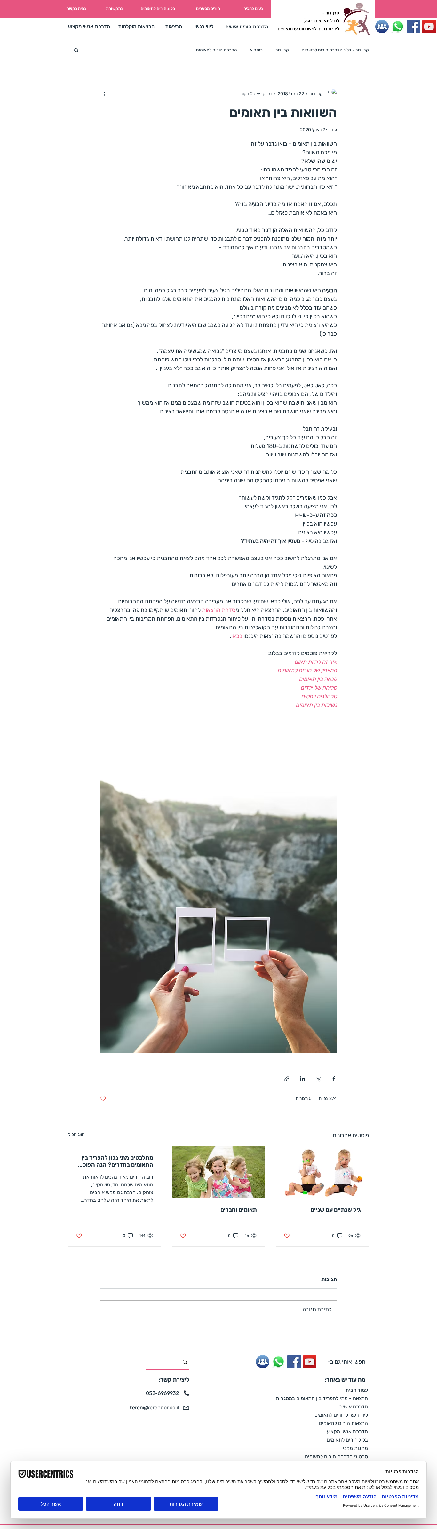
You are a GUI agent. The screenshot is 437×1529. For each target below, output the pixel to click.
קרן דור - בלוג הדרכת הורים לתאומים (335, 50)
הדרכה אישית (353, 1407)
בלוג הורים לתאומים (347, 1440)
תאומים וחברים (238, 1209)
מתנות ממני (355, 1448)
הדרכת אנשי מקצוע (347, 1432)
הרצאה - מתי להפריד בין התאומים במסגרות (332, 1398)
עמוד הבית (357, 1390)
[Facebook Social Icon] (413, 26)
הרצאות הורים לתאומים (343, 1423)
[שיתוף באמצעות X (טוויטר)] (318, 1079)
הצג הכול (76, 1134)
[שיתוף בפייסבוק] (334, 1079)
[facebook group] (382, 26)
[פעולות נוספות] (104, 94)
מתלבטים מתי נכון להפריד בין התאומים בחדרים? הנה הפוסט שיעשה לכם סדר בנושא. (115, 1161)
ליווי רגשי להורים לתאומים (341, 1415)
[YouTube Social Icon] (429, 26)
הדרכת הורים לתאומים (216, 50)
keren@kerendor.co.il (154, 1408)
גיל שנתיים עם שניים (336, 1209)
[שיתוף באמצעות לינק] (287, 1079)
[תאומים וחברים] (218, 1172)
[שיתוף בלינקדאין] (302, 1079)
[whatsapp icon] (397, 26)
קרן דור (282, 50)
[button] (76, 49)
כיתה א (256, 50)
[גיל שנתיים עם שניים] (322, 1172)
